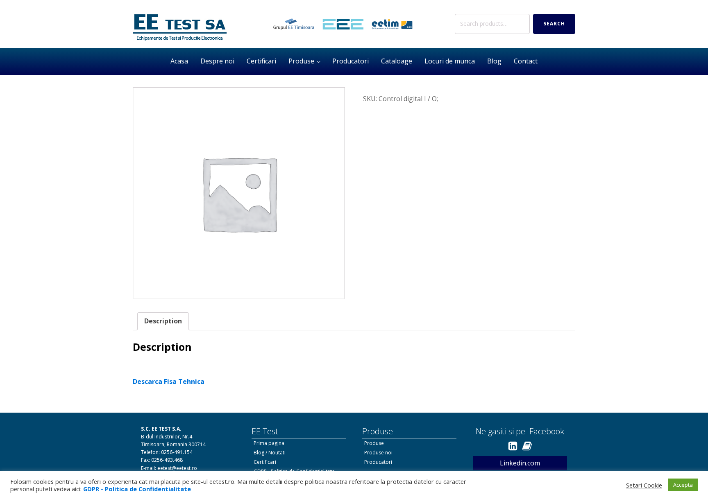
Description (163, 320)
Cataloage (396, 60)
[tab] (163, 321)
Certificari (261, 60)
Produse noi (378, 452)
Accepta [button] (683, 484)
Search (554, 23)
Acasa (179, 60)
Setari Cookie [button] (644, 485)
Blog (494, 60)
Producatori (350, 60)
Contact (526, 60)
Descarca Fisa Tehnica (168, 381)
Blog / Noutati (270, 452)
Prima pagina (269, 443)
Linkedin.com (520, 462)
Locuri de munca (449, 60)
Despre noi (217, 60)
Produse (301, 60)
